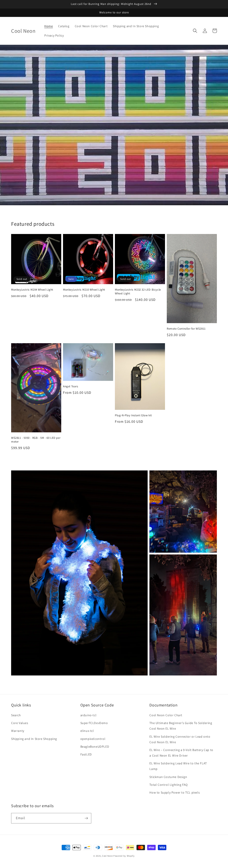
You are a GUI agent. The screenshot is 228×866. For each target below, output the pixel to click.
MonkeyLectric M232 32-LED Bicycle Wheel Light (138, 291)
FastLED (86, 754)
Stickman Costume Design (168, 777)
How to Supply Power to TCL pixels (174, 792)
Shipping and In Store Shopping (34, 739)
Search (16, 715)
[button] (195, 31)
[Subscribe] (86, 818)
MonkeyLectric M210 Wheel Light (84, 289)
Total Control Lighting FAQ (168, 785)
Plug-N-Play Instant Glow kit (133, 415)
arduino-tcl (88, 715)
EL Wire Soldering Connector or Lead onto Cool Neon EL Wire (179, 739)
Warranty (17, 731)
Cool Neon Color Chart (165, 715)
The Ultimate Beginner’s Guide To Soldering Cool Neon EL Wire (180, 726)
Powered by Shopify (124, 855)
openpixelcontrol (93, 739)
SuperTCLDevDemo (94, 723)
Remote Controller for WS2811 (186, 328)
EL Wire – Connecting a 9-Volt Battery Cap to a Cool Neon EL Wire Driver (181, 752)
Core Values (19, 723)
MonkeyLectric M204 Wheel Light (32, 289)
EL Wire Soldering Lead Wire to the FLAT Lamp (178, 766)
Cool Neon (107, 855)
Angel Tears (70, 386)
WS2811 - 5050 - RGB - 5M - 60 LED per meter (35, 439)
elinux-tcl (87, 731)
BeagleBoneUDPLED (94, 747)
